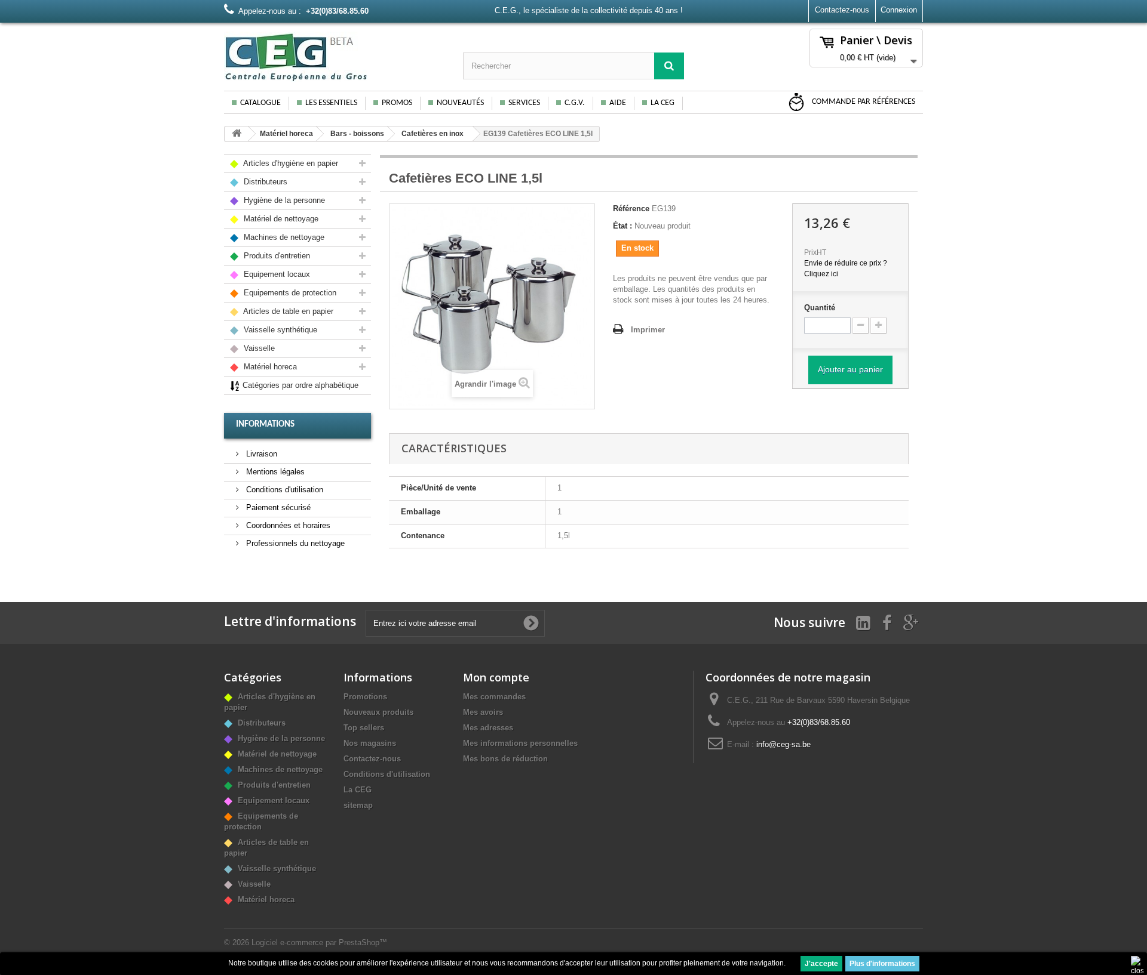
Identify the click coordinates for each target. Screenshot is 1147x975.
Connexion (899, 9)
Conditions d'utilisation (283, 489)
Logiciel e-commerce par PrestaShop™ (319, 942)
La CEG (662, 102)
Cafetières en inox (432, 133)
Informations (265, 424)
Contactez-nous (842, 9)
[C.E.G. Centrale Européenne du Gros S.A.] (334, 57)
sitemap (358, 805)
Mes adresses (488, 727)
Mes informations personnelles (520, 743)
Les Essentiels (331, 102)
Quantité (819, 307)
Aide (617, 102)
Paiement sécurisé (277, 507)
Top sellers (364, 727)
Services (524, 102)
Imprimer (648, 329)
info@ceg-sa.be (783, 744)
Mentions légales (274, 471)
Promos (397, 102)
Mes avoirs (483, 712)
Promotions (365, 696)
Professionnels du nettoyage (294, 543)
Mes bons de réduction (505, 758)
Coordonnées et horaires (287, 525)
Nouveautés (460, 102)
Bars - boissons (357, 133)
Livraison (260, 453)
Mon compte (496, 677)
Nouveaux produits (378, 712)
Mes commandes (494, 696)
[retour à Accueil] (236, 133)
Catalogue (260, 102)
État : (622, 225)
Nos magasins (370, 743)
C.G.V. (575, 102)
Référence (631, 208)
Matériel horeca (286, 133)
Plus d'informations (882, 963)
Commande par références (862, 101)
